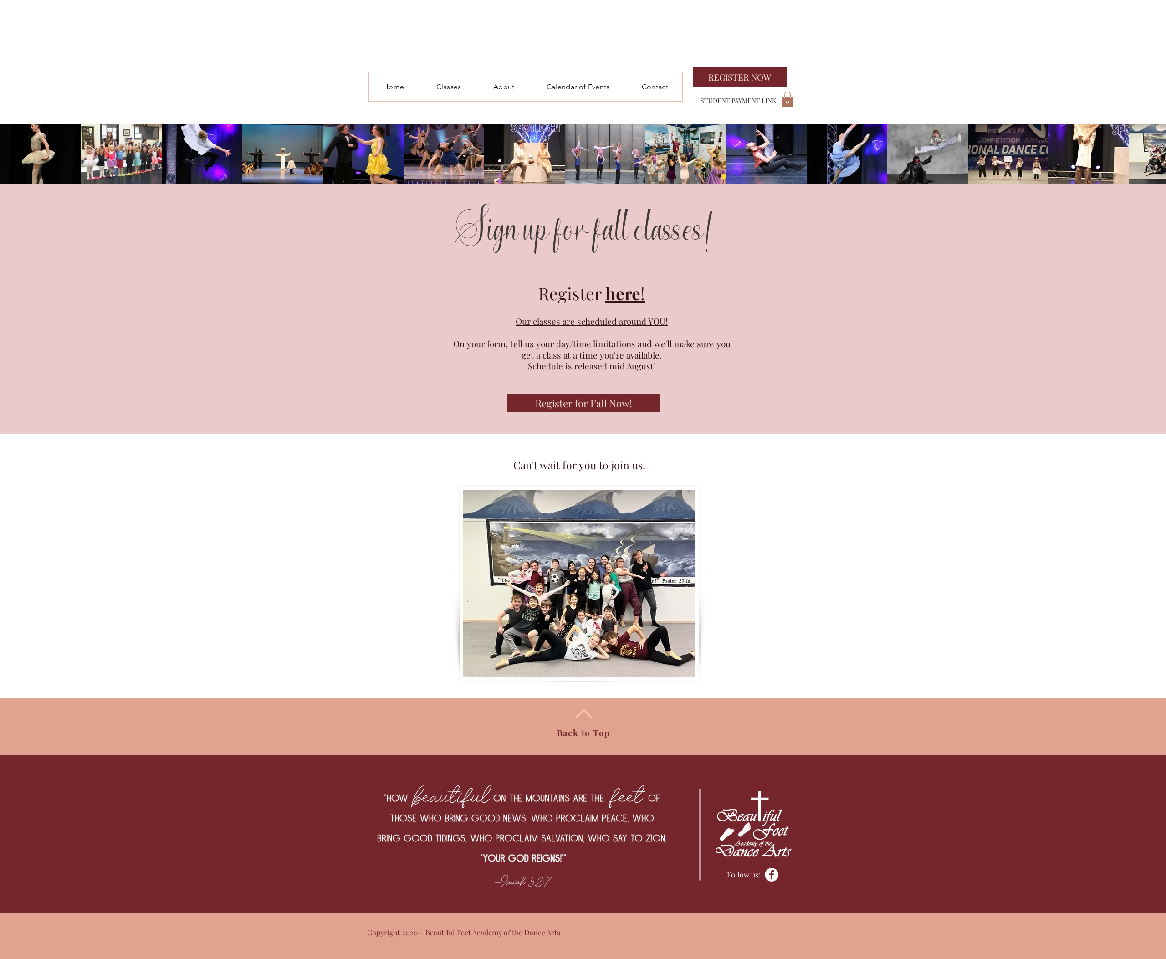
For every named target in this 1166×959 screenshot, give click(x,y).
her (618, 293)
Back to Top (583, 733)
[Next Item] (1150, 155)
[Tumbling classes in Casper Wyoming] (771, 875)
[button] (448, 86)
